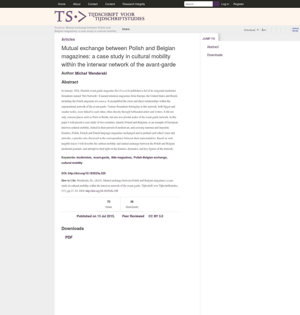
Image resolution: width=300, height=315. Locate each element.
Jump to (209, 39)
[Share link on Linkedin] (148, 29)
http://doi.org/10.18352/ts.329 (87, 173)
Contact (93, 4)
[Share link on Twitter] (138, 29)
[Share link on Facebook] (133, 29)
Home (61, 4)
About (76, 4)
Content (110, 4)
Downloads (215, 54)
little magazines (121, 157)
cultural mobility (71, 163)
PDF (68, 237)
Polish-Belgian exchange (150, 157)
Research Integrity (134, 4)
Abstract (213, 46)
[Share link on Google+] (143, 29)
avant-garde (101, 157)
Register (238, 4)
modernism (83, 157)
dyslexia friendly (295, 29)
